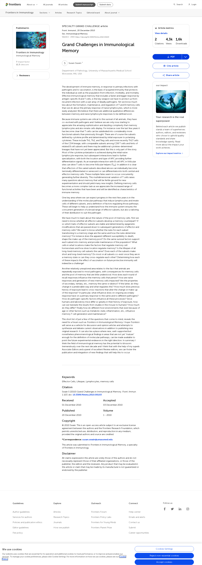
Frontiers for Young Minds (103, 522)
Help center (135, 512)
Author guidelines (21, 512)
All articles (63, 4)
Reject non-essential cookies (164, 555)
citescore (22, 64)
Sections (43, 13)
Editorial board (93, 13)
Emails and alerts (137, 517)
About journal (111, 13)
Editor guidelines (21, 527)
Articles (58, 13)
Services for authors (22, 517)
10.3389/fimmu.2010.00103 (87, 394)
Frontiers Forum (99, 512)
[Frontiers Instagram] (187, 509)
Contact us (134, 522)
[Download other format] (163, 74)
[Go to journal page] (31, 40)
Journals (57, 522)
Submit (132, 527)
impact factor (23, 62)
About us (31, 4)
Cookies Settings (164, 549)
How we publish (61, 527)
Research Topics (74, 13)
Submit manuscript (84, 4)
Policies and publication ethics (27, 522)
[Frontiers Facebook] (164, 509)
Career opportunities (139, 532)
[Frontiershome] (13, 4)
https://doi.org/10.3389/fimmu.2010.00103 (92, 37)
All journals (48, 4)
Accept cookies (164, 562)
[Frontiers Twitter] (172, 509)
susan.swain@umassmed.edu (97, 439)
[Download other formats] (185, 57)
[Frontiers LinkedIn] (180, 509)
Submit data (105, 4)
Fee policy (18, 532)
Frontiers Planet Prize (101, 527)
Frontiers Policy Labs (101, 517)
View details (161, 33)
